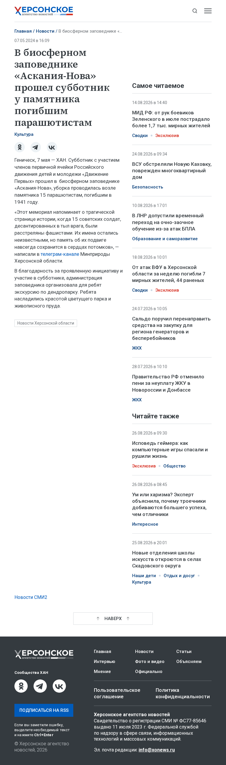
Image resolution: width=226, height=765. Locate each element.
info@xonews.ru (157, 750)
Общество (174, 466)
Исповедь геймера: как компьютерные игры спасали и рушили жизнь (170, 449)
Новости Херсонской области (45, 323)
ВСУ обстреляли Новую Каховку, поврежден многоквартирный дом (172, 170)
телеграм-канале (60, 254)
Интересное (145, 524)
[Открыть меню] (208, 11)
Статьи (184, 651)
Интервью (104, 661)
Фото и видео (149, 661)
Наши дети (144, 575)
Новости (45, 31)
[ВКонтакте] (52, 147)
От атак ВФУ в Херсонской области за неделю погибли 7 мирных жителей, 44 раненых (168, 273)
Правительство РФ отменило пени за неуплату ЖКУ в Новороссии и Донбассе (168, 383)
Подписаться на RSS (44, 710)
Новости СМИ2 (30, 597)
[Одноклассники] (19, 147)
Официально (148, 671)
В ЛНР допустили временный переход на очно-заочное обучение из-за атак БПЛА (168, 222)
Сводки (140, 135)
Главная (23, 31)
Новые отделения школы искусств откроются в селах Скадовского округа (166, 558)
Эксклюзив (167, 135)
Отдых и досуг (179, 575)
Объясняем (189, 661)
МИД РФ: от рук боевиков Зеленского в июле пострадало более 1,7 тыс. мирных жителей (171, 119)
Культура (24, 134)
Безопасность (147, 187)
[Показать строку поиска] (195, 11)
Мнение (102, 671)
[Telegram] (36, 147)
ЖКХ (137, 348)
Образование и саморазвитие (165, 238)
